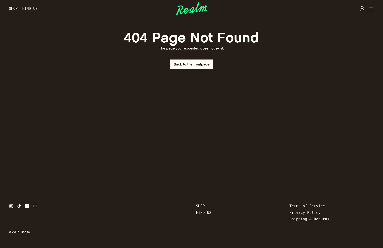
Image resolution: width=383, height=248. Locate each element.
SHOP (13, 8)
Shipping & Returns (309, 219)
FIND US (30, 8)
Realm (25, 232)
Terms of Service (307, 206)
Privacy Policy (304, 212)
